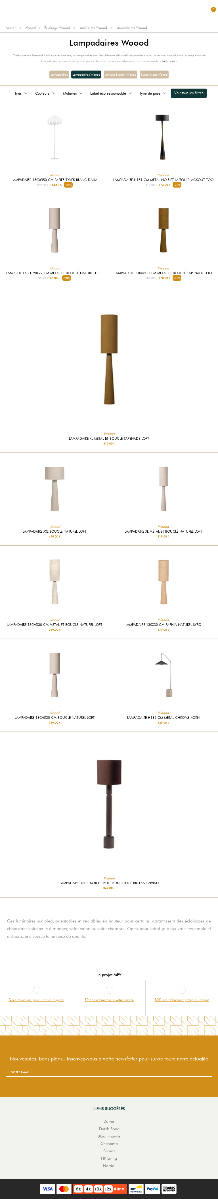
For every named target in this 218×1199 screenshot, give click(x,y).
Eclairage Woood (57, 27)
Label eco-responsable (108, 93)
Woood (30, 27)
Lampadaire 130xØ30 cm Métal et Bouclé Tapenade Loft (163, 273)
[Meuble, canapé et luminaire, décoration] (109, 11)
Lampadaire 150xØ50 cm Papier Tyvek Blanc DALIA (54, 180)
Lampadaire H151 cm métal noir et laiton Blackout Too (163, 180)
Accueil (11, 27)
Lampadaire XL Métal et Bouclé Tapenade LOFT (109, 438)
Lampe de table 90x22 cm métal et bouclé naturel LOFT (54, 273)
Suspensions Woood (154, 74)
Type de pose (150, 93)
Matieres (70, 93)
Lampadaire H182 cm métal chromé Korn (163, 717)
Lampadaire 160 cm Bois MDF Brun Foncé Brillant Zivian (109, 883)
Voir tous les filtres (188, 92)
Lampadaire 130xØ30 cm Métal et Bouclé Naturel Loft (54, 624)
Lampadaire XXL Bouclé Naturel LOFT (54, 531)
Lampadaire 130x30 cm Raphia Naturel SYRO (163, 624)
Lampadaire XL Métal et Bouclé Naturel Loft (163, 531)
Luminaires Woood (93, 27)
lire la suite (168, 61)
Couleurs (42, 93)
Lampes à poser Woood (120, 74)
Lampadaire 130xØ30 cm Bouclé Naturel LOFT (55, 717)
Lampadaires (59, 74)
